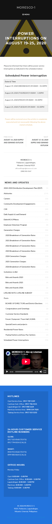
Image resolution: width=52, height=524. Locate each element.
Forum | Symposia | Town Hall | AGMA (20, 319)
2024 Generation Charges (16, 256)
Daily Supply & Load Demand (15, 214)
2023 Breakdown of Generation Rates (20, 251)
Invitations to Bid (10, 272)
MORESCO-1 (26, 7)
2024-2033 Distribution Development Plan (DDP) (23, 188)
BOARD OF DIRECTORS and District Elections (24, 303)
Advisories (8, 193)
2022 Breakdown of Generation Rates (20, 246)
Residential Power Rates (13, 329)
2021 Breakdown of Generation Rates (20, 240)
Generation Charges (12, 230)
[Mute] (41, 371)
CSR (5, 209)
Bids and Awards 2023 (14, 277)
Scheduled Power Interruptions (16, 340)
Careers (7, 198)
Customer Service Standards (17, 314)
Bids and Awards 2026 (14, 288)
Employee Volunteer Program (15, 225)
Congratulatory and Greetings (17, 308)
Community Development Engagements (19, 204)
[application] (26, 361)
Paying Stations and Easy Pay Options (20, 335)
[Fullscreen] (45, 371)
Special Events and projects (16, 324)
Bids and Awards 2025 (14, 282)
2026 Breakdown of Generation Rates (20, 267)
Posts (6, 298)
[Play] (7, 371)
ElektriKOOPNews (11, 219)
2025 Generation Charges (16, 261)
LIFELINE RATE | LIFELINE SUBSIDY (18, 293)
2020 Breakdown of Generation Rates (20, 235)
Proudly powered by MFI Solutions (21, 517)
